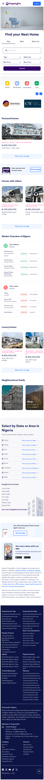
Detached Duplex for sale (9, 623)
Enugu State (6, 505)
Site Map (26, 754)
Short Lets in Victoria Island (31, 643)
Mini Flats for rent (28, 619)
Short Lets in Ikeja (28, 636)
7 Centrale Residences (9, 652)
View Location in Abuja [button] (29, 445)
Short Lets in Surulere (29, 645)
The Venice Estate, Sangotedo (11, 642)
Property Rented (28, 752)
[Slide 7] (13, 200)
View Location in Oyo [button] (28, 450)
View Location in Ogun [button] (29, 454)
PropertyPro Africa (7, 761)
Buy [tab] (8, 41)
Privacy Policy (5, 752)
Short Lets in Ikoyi (28, 638)
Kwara (6, 472)
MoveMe (4, 678)
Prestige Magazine (7, 680)
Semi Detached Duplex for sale (11, 626)
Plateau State (6, 502)
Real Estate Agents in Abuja (10, 659)
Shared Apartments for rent (31, 623)
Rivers (6, 463)
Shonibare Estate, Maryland (31, 664)
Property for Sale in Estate (30, 697)
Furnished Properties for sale (31, 687)
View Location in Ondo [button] (29, 459)
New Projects (17, 87)
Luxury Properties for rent (30, 683)
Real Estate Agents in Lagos (10, 657)
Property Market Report (9, 683)
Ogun (6, 454)
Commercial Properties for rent (32, 614)
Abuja (6, 445)
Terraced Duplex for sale (9, 628)
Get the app (35, 169)
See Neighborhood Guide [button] (14, 510)
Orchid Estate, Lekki (29, 659)
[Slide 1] (6, 200)
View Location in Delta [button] (29, 477)
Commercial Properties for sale (11, 614)
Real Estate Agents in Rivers (10, 666)
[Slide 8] (14, 200)
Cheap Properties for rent (30, 680)
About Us (4, 744)
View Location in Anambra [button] (30, 468)
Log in (37, 3)
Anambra (7, 468)
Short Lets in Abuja (28, 633)
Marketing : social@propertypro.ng (16, 731)
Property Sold (27, 749)
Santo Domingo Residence (10, 645)
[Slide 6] (12, 200)
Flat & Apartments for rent (30, 616)
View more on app (22, 156)
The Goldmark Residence (9, 647)
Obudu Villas (6, 649)
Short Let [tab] (35, 41)
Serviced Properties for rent (31, 673)
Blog (3, 747)
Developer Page (28, 747)
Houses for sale (6, 619)
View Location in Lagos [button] (29, 440)
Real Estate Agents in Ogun (10, 664)
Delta (6, 477)
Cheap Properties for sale (30, 692)
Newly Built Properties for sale (32, 690)
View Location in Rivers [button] (29, 463)
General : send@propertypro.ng (15, 729)
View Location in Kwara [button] (29, 473)
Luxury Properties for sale (30, 695)
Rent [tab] (22, 41)
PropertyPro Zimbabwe (9, 756)
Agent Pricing (27, 744)
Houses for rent (27, 628)
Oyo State (5, 497)
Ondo (6, 458)
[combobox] (12, 57)
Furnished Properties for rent (31, 676)
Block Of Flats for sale (8, 621)
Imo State (5, 500)
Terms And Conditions (8, 749)
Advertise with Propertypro (10, 673)
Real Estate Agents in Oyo (10, 662)
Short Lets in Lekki (28, 640)
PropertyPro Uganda (8, 759)
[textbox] (12, 57)
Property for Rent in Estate (30, 699)
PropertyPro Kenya (7, 754)
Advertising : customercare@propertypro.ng (19, 734)
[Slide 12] (19, 200)
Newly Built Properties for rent (32, 678)
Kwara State (6, 494)
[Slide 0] (5, 200)
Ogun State (6, 491)
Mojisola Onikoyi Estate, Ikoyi (31, 662)
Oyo (5, 449)
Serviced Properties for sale (31, 685)
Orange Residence (7, 636)
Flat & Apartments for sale (9, 616)
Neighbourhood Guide (9, 676)
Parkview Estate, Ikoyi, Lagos (31, 657)
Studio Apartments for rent (31, 626)
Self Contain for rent (29, 621)
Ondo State (6, 488)
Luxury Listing (27, 87)
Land (36, 87)
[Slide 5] (11, 200)
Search (22, 68)
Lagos (6, 440)
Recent (7, 87)
